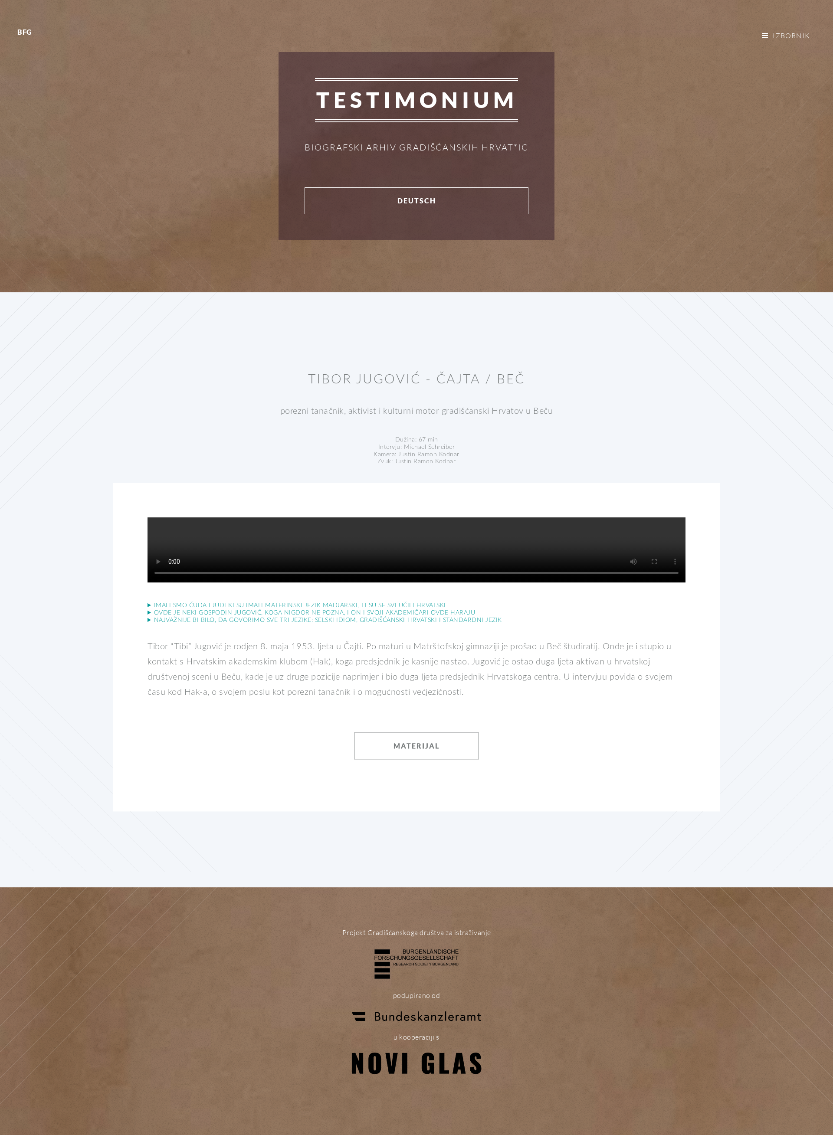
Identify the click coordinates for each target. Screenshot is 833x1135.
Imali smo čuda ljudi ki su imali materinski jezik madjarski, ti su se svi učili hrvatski (300, 605)
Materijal (416, 746)
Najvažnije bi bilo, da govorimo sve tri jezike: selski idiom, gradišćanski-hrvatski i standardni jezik (328, 620)
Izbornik (791, 35)
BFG (24, 32)
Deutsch (416, 200)
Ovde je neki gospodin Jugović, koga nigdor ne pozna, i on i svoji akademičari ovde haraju (315, 613)
